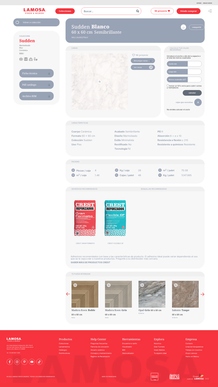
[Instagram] (17, 362)
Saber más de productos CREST (90, 262)
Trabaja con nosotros (194, 350)
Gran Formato (159, 347)
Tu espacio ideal (160, 353)
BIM (123, 350)
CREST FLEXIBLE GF (115, 243)
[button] (68, 294)
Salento (176, 310)
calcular (192, 93)
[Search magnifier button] (137, 11)
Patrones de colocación (100, 347)
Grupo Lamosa (191, 353)
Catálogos (63, 350)
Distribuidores (64, 353)
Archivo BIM (29, 96)
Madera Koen (79, 310)
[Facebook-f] (10, 362)
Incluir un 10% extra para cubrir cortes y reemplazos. (184, 87)
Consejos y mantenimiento (101, 353)
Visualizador (127, 347)
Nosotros (157, 343)
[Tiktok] (39, 362)
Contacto (189, 343)
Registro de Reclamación (100, 356)
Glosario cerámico (98, 350)
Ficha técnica (29, 73)
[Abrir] (208, 11)
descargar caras (141, 60)
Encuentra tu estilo (129, 343)
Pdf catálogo (29, 84)
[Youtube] (32, 362)
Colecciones (64, 343)
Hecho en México (192, 356)
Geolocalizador (128, 353)
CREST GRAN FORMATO (85, 243)
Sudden (27, 40)
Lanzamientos (64, 347)
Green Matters (159, 350)
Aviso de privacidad (109, 376)
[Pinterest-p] (24, 362)
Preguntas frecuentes (99, 343)
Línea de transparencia (194, 347)
